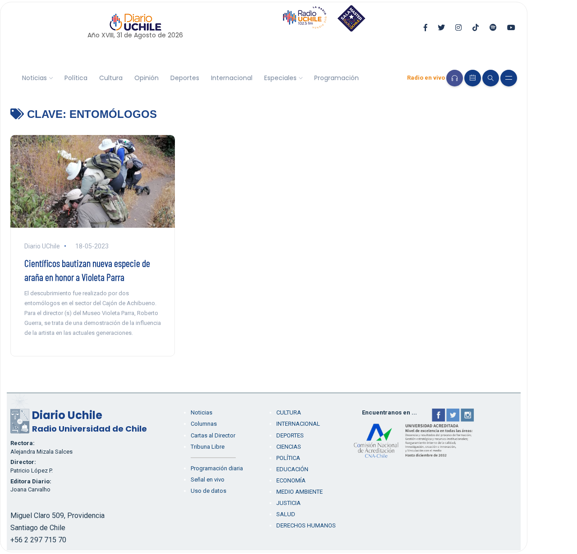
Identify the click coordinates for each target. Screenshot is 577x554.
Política (75, 77)
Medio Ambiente (299, 491)
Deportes (184, 77)
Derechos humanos (306, 525)
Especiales (280, 77)
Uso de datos (208, 490)
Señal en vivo (207, 479)
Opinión (146, 77)
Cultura (111, 77)
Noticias (34, 77)
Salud (285, 514)
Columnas (204, 423)
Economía (291, 480)
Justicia (288, 503)
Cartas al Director (213, 435)
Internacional (231, 77)
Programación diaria (217, 468)
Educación (292, 469)
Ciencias (288, 446)
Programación (336, 77)
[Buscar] (490, 78)
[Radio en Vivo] (454, 78)
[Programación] (472, 78)
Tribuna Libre (207, 446)
